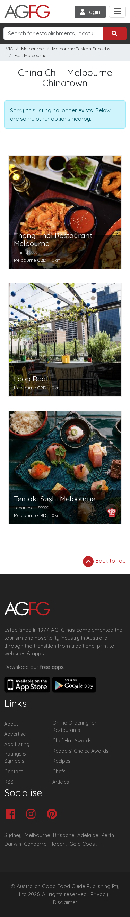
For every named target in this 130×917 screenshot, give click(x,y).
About (11, 724)
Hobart (58, 843)
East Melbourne (30, 55)
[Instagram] (33, 814)
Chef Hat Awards (72, 740)
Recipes (61, 761)
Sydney (13, 835)
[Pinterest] (53, 814)
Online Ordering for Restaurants (74, 727)
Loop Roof (31, 379)
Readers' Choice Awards (80, 751)
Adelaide (87, 835)
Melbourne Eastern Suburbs (81, 49)
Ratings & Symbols (15, 758)
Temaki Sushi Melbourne (54, 499)
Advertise (15, 734)
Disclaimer (65, 902)
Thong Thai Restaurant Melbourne (53, 239)
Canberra (35, 843)
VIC (9, 49)
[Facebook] (12, 814)
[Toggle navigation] (117, 12)
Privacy (99, 894)
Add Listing (16, 744)
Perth (107, 835)
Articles (60, 782)
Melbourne (32, 49)
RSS (9, 782)
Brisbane (64, 835)
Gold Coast (83, 843)
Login (92, 11)
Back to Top (110, 560)
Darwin (12, 843)
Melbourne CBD (30, 260)
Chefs (59, 771)
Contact (13, 771)
